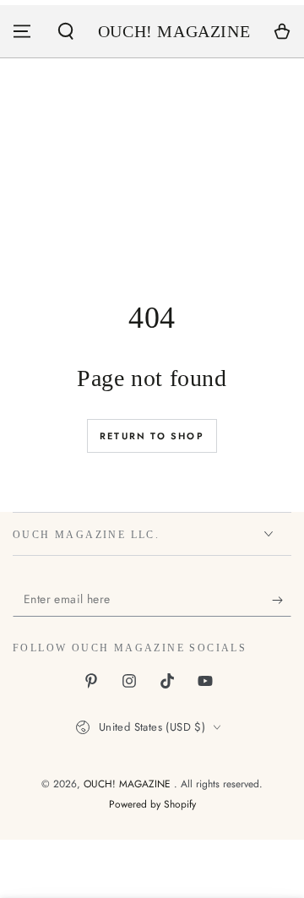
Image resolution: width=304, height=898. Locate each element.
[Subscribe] (281, 599)
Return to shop (152, 436)
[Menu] (22, 31)
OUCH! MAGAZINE (129, 784)
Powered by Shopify (152, 804)
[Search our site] (66, 31)
